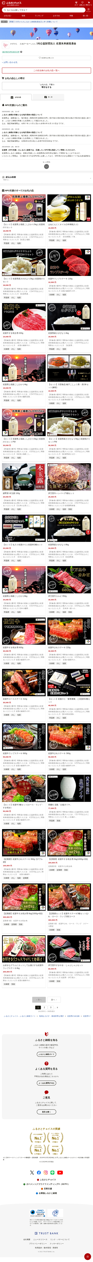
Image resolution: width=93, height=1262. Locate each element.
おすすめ (56, 16)
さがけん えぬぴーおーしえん (23, 44)
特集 (71, 16)
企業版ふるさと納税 (48, 1193)
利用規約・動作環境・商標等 (46, 1248)
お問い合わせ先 (11, 62)
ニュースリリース (40, 1239)
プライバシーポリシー (38, 1244)
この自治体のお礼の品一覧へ (46, 70)
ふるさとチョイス (48, 1180)
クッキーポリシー (57, 1244)
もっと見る (46, 162)
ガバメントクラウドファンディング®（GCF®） (48, 1184)
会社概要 (26, 1239)
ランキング (39, 16)
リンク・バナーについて (60, 1239)
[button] (88, 10)
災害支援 (48, 1189)
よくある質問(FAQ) (46, 1083)
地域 (23, 16)
